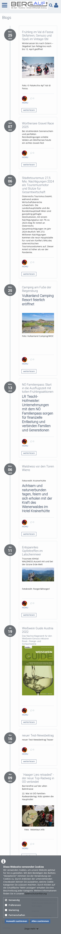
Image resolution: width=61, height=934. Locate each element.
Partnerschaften (17, 915)
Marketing (14, 910)
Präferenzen (15, 905)
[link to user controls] (56, 5)
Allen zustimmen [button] (40, 921)
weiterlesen (29, 110)
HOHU (25, 102)
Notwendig (14, 900)
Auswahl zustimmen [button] (16, 921)
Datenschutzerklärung (36, 893)
